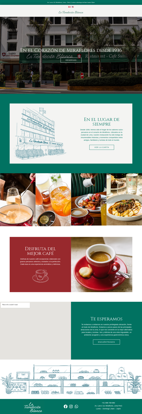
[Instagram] (71, 406)
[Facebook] (65, 406)
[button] (2, 200)
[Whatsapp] (76, 406)
